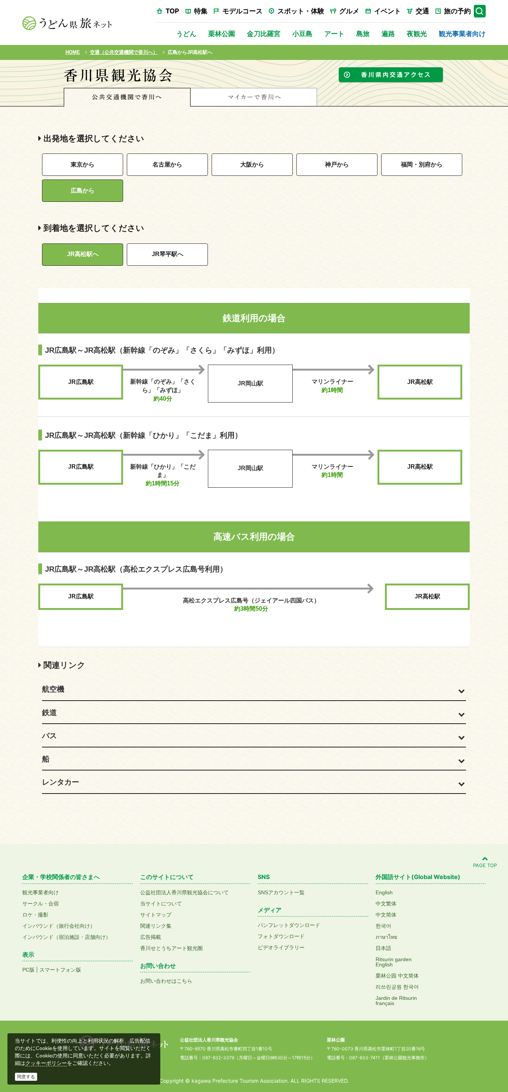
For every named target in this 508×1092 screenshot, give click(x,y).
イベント (387, 11)
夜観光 (417, 34)
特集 (201, 11)
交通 (422, 11)
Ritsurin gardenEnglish (394, 961)
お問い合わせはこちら (166, 981)
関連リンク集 (155, 926)
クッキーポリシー (46, 1063)
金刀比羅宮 (263, 34)
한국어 (383, 926)
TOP (172, 11)
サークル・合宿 (40, 904)
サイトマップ (155, 915)
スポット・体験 (300, 11)
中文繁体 (386, 904)
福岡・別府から (422, 164)
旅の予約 (457, 11)
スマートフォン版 (60, 970)
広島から (82, 190)
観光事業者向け (462, 34)
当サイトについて (161, 904)
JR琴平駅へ (167, 254)
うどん (186, 34)
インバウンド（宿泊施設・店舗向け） (66, 937)
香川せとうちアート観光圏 (171, 948)
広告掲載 (150, 937)
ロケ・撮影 (35, 915)
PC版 (28, 970)
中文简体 (386, 915)
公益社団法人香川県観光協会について (184, 892)
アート (334, 34)
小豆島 (302, 34)
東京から (82, 164)
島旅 (363, 34)
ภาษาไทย (386, 937)
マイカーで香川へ (253, 97)
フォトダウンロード (281, 936)
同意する (26, 1076)
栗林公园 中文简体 (397, 976)
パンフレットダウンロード (289, 925)
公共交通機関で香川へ (127, 97)
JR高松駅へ (83, 254)
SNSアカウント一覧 (281, 892)
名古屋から (167, 164)
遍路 (388, 34)
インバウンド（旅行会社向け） (58, 926)
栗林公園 (221, 34)
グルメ (349, 11)
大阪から (252, 164)
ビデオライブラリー (281, 947)
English (384, 892)
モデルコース (242, 11)
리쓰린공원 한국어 (397, 987)
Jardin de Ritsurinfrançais (396, 1000)
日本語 (383, 948)
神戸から (337, 164)
